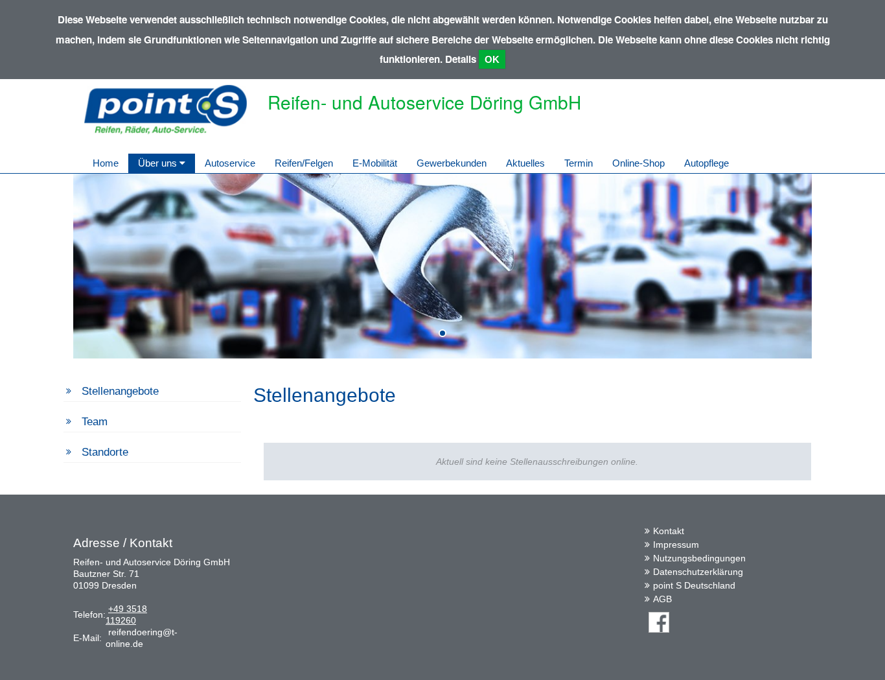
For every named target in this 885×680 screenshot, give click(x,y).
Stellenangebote (120, 391)
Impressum (676, 544)
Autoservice (230, 163)
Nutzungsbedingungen (699, 558)
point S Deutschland (694, 585)
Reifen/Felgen (304, 163)
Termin (578, 163)
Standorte (105, 452)
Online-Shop (638, 163)
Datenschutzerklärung (698, 572)
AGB (662, 599)
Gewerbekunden (452, 163)
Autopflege (706, 163)
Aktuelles (525, 163)
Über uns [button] (158, 163)
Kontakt (668, 531)
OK (492, 59)
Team (95, 422)
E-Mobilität (374, 163)
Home (106, 163)
